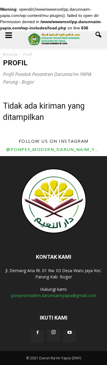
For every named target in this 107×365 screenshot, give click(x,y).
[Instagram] (53, 336)
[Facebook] (37, 336)
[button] (98, 39)
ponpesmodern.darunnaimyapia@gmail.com (53, 295)
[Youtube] (69, 336)
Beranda (10, 54)
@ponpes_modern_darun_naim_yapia (53, 149)
